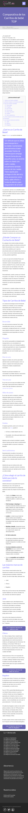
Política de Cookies (9, 796)
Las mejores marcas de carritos (11, 120)
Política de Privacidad (9, 795)
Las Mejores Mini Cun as (10, 753)
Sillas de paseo (9, 111)
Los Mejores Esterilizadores (11, 741)
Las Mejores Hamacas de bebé (11, 748)
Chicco (7, 123)
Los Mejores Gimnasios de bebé (12, 754)
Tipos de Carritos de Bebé (10, 103)
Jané (7, 121)
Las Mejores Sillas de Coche (11, 744)
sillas (11, 428)
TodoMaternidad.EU (16, 806)
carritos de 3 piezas (7, 388)
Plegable (8, 107)
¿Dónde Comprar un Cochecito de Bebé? (13, 102)
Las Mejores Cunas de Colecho (12, 745)
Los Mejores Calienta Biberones (12, 742)
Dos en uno (8, 108)
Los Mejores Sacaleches (10, 739)
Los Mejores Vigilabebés (10, 738)
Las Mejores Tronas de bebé (11, 751)
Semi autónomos (10, 115)
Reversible (8, 105)
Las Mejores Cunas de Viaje (11, 747)
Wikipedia (8, 135)
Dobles (7, 113)
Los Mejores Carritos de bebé (11, 750)
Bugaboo (8, 125)
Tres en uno (8, 110)
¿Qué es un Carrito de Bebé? (10, 100)
